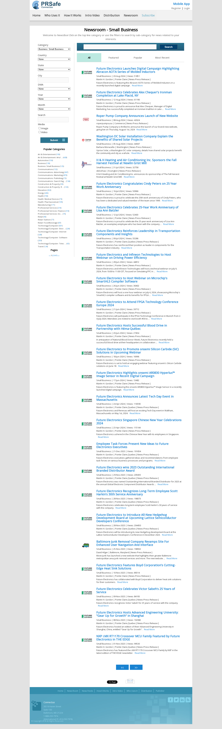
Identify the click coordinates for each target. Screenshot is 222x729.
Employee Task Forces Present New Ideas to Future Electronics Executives (132, 445)
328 (39, 234)
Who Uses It (52, 15)
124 (45, 246)
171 (53, 205)
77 (52, 219)
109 (60, 202)
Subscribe (148, 15)
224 (67, 228)
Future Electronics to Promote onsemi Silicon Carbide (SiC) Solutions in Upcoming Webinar (137, 350)
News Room (72, 691)
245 (46, 193)
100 (58, 154)
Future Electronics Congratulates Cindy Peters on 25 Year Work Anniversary (136, 185)
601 (60, 225)
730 (46, 196)
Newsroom (131, 15)
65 (68, 243)
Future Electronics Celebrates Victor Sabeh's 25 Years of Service (135, 590)
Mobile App (181, 4)
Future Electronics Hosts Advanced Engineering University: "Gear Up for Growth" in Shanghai (137, 614)
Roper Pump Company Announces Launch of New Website (137, 116)
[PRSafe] (46, 5)
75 (64, 214)
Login (187, 8)
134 (68, 181)
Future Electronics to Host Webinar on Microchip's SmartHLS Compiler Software (131, 279)
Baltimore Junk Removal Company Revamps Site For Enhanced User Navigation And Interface (132, 543)
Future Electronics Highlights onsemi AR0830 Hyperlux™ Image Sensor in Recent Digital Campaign (135, 374)
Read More (137, 85)
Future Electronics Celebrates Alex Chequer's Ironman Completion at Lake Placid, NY (134, 93)
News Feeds (87, 691)
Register (176, 8)
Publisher (160, 691)
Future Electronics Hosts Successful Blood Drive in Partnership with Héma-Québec (131, 327)
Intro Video (92, 15)
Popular (138, 57)
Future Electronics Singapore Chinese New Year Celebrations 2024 (139, 421)
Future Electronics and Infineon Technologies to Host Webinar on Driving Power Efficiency (133, 256)
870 (65, 175)
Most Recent (162, 57)
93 (62, 184)
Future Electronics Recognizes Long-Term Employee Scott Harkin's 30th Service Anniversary (137, 492)
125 (61, 166)
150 (50, 160)
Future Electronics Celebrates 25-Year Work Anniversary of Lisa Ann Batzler (137, 208)
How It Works (72, 15)
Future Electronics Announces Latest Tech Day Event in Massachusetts (135, 398)
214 (59, 208)
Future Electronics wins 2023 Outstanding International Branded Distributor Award (135, 468)
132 (55, 169)
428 (65, 157)
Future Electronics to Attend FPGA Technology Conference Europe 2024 (137, 303)
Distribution (112, 15)
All (89, 57)
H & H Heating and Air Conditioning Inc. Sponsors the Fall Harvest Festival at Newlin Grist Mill (136, 161)
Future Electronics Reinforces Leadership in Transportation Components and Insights (138, 232)
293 (39, 240)
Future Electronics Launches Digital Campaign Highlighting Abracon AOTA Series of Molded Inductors (137, 70)
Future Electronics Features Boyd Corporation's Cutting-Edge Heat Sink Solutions (136, 566)
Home (36, 15)
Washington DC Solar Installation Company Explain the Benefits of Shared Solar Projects (134, 137)
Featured (113, 57)
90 (45, 216)
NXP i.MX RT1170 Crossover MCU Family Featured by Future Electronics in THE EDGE (138, 637)
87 (59, 222)
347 (66, 172)
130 (47, 163)
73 (65, 178)
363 (49, 190)
